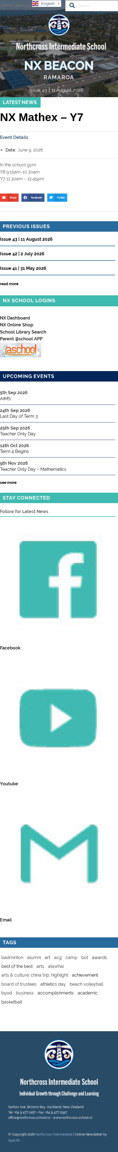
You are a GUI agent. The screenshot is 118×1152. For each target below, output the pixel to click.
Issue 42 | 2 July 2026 (22, 254)
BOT (84, 957)
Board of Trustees (18, 984)
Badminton (12, 957)
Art (47, 957)
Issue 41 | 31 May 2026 (23, 268)
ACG (58, 957)
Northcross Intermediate (53, 1134)
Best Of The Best (17, 966)
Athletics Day (53, 984)
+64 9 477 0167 (25, 1112)
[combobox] (91, 5)
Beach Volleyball (86, 984)
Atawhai (56, 966)
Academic (88, 993)
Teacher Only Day (18, 433)
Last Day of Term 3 (19, 416)
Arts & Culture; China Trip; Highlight (34, 975)
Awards (99, 957)
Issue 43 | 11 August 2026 (26, 239)
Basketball (11, 1002)
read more (9, 284)
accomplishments (56, 993)
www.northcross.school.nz (72, 1118)
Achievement (85, 975)
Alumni (34, 957)
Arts (40, 966)
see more (8, 482)
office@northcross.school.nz (29, 1118)
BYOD (6, 993)
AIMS (5, 398)
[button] (9, 198)
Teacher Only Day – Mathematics (33, 469)
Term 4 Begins (14, 451)
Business (25, 993)
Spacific (14, 1140)
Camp (71, 957)
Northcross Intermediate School (61, 46)
